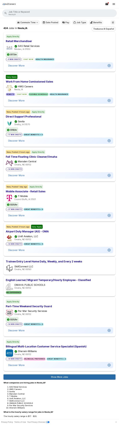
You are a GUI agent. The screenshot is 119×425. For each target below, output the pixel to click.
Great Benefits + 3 (33, 135)
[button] (59, 13)
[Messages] (107, 4)
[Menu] (114, 4)
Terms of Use (20, 422)
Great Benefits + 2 (33, 324)
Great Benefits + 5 (33, 209)
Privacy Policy (7, 422)
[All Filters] (113, 22)
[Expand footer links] (116, 422)
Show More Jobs (59, 377)
